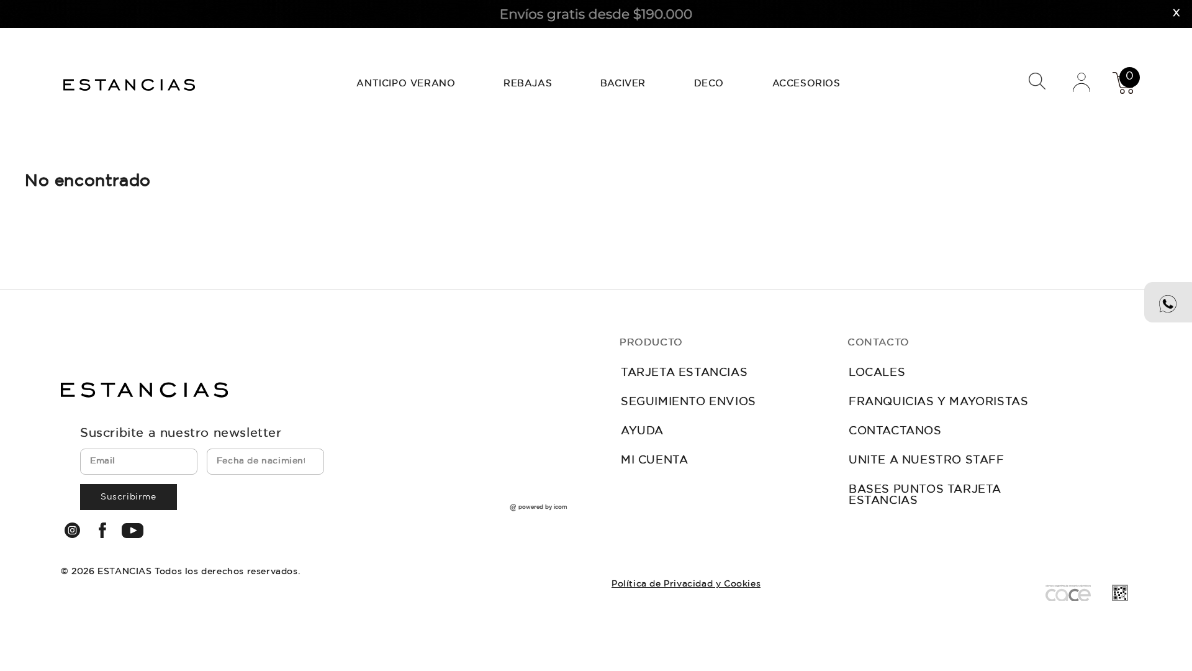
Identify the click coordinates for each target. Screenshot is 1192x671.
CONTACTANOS (895, 431)
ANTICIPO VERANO (405, 84)
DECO (709, 84)
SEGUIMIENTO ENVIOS (688, 402)
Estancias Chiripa (131, 83)
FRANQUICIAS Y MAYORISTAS (938, 402)
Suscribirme (128, 497)
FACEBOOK (102, 530)
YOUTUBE (132, 530)
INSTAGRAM (72, 530)
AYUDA (642, 431)
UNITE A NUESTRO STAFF (927, 460)
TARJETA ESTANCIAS (684, 373)
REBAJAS (527, 84)
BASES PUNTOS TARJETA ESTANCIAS (925, 495)
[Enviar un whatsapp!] (1168, 302)
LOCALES (877, 373)
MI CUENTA (654, 460)
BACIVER (623, 84)
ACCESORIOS (806, 84)
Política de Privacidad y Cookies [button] (686, 584)
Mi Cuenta (1081, 82)
